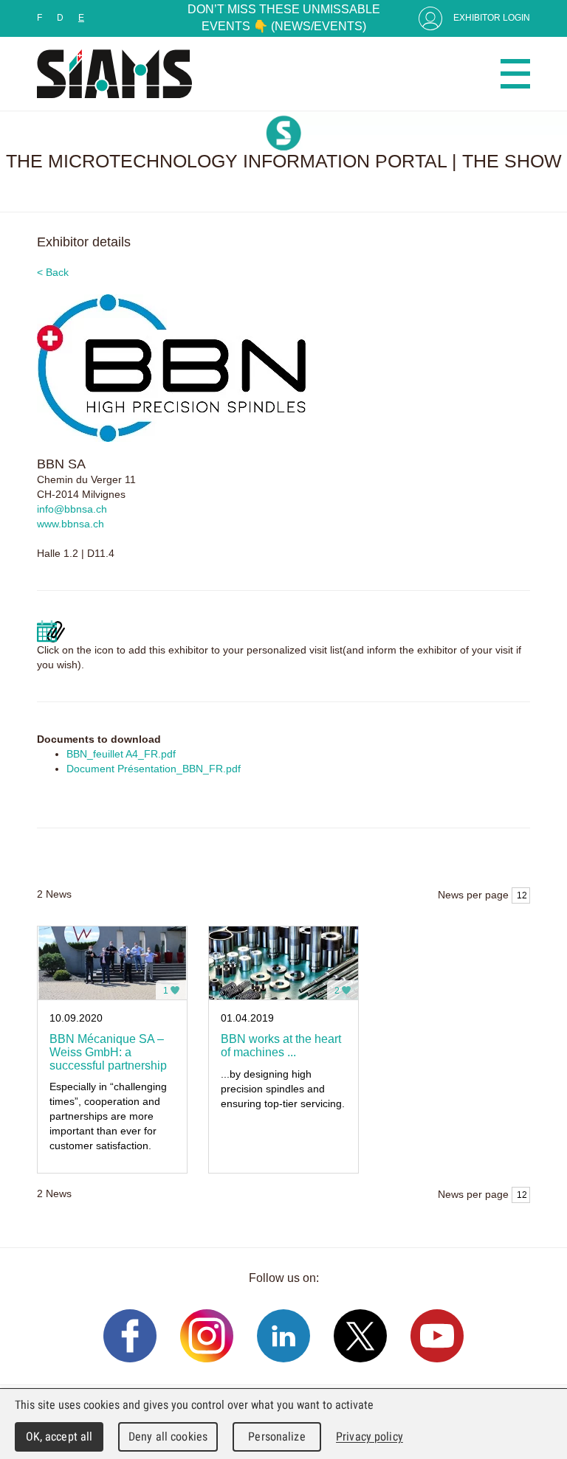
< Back (53, 272)
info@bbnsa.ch (72, 509)
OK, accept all (59, 1436)
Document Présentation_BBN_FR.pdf (153, 768)
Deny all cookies (167, 1436)
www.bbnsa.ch (70, 524)
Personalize (276, 1436)
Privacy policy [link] (369, 1436)
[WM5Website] (114, 73)
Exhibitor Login (491, 18)
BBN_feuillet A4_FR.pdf (121, 754)
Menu (515, 74)
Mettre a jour (51, 631)
